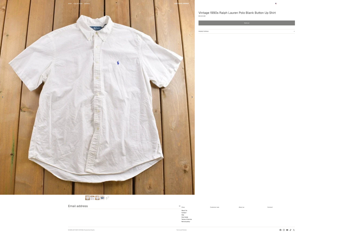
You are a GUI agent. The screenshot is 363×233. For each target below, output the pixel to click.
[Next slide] (192, 97)
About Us (184, 210)
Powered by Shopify (89, 230)
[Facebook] (280, 230)
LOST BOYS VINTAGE (77, 230)
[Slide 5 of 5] (107, 198)
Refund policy (186, 221)
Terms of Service (187, 219)
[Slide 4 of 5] (102, 198)
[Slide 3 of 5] (97, 198)
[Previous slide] (2, 97)
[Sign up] (180, 206)
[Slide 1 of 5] (87, 198)
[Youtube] (287, 230)
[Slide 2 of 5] (92, 198)
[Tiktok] (290, 230)
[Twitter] (294, 230)
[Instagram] (284, 230)
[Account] (289, 4)
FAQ (183, 215)
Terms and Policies (181, 230)
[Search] (285, 4)
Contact (184, 213)
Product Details (204, 31)
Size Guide (185, 217)
